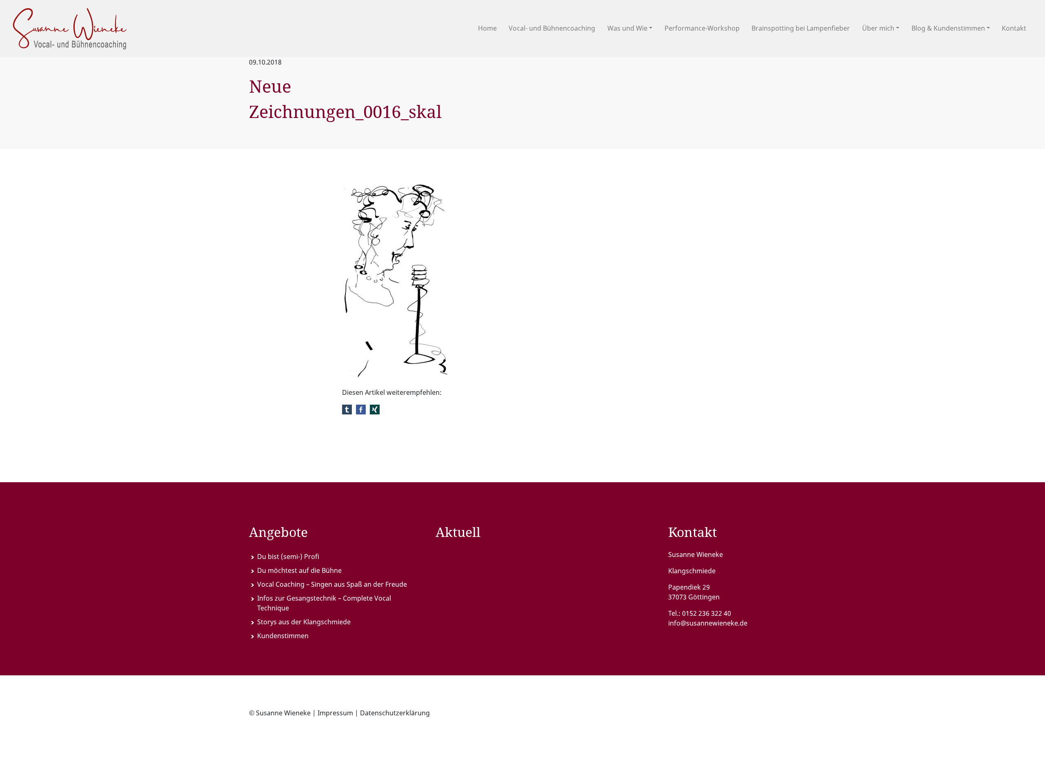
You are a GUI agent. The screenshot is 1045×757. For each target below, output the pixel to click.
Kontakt (1014, 28)
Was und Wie (627, 28)
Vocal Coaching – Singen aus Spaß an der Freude (332, 584)
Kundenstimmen (283, 635)
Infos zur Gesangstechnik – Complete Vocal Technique (324, 603)
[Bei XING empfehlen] (375, 409)
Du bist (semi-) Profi (288, 556)
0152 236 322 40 (706, 613)
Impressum (335, 712)
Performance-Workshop (702, 28)
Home (487, 28)
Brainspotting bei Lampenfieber (801, 28)
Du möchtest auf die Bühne (299, 570)
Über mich (878, 28)
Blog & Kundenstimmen (948, 28)
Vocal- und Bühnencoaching (552, 28)
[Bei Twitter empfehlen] (347, 409)
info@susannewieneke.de (707, 623)
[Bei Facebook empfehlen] (361, 409)
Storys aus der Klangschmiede (304, 621)
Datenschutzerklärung (395, 712)
